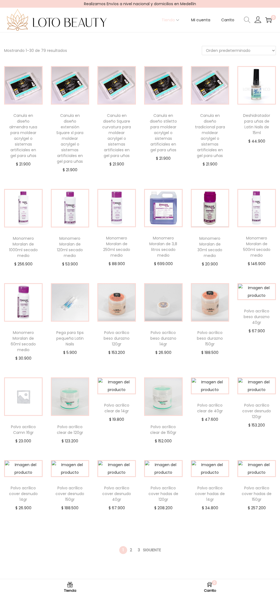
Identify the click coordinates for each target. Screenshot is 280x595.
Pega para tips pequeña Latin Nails (70, 338)
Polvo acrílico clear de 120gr (70, 429)
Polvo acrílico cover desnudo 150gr (70, 493)
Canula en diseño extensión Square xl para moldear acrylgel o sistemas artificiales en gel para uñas (69, 138)
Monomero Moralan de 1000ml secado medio (23, 247)
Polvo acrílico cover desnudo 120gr (256, 410)
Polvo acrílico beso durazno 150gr (210, 338)
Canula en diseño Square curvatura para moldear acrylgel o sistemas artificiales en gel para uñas (116, 135)
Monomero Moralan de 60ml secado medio (23, 341)
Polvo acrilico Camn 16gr (23, 429)
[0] (268, 20)
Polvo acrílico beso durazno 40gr (257, 316)
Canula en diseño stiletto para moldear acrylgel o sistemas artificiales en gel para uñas (163, 133)
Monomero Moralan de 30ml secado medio (209, 247)
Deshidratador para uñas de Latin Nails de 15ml (256, 124)
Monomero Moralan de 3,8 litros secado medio (163, 246)
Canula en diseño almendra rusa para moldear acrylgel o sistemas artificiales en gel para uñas (23, 135)
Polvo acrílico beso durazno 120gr (117, 338)
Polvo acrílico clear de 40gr (210, 408)
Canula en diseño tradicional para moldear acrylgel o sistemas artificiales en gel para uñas (210, 135)
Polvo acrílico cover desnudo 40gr (116, 493)
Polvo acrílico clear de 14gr (116, 408)
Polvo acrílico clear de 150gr (163, 429)
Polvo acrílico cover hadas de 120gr (163, 493)
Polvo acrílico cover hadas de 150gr (257, 493)
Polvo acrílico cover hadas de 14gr (210, 493)
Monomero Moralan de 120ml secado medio (70, 247)
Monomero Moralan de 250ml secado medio (116, 246)
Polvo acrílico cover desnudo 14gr (23, 493)
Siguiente (152, 550)
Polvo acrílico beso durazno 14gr (163, 338)
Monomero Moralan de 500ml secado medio (256, 246)
